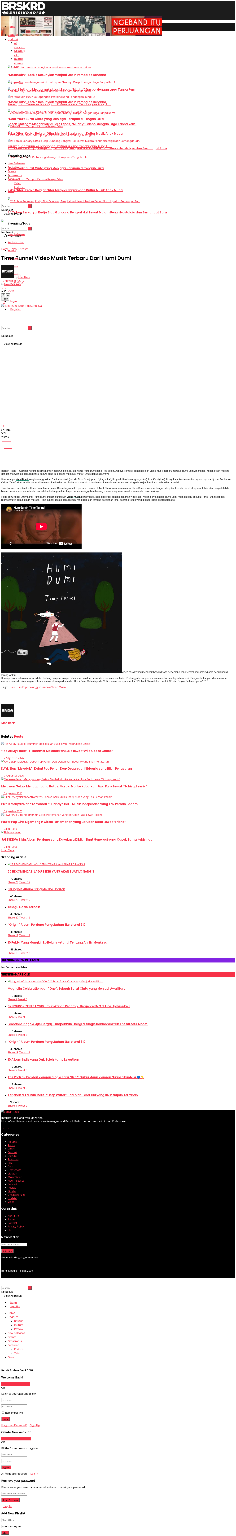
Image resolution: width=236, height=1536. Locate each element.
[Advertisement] (59, 696)
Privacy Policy (16, 1226)
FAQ (10, 1230)
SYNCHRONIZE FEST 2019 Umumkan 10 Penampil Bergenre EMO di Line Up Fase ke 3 (69, 1006)
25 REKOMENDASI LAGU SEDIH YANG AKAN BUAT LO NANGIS (51, 871)
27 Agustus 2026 (13, 758)
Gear (11, 290)
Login (13, 301)
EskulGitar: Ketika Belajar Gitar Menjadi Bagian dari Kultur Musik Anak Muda (65, 190)
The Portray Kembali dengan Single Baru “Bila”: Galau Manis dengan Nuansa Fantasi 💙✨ (76, 1077)
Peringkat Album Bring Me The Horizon (36, 889)
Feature (13, 179)
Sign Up (15, 1306)
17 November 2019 (12, 280)
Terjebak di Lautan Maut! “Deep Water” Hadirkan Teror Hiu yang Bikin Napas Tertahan (73, 1095)
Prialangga (33, 687)
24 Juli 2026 (10, 829)
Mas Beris (24, 277)
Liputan (18, 59)
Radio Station (16, 242)
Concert (19, 47)
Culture (18, 51)
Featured (13, 1159)
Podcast (19, 187)
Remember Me (14, 1412)
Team (11, 1219)
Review (18, 63)
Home (11, 27)
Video (17, 183)
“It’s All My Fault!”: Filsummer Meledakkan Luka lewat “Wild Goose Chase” (57, 751)
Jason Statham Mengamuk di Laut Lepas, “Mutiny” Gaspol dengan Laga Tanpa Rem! (72, 124)
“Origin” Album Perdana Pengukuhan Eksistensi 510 (47, 924)
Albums (12, 1141)
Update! (13, 39)
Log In (34, 1473)
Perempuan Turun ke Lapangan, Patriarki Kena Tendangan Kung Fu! (59, 104)
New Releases (16, 163)
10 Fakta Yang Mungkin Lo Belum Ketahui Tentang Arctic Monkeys (57, 942)
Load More (7, 850)
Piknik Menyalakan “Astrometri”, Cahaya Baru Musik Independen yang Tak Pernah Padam (69, 804)
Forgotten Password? (14, 1425)
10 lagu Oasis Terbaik (24, 907)
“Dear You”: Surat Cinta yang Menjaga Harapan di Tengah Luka (56, 168)
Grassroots (15, 175)
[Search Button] (30, 328)
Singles (12, 1191)
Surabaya (45, 687)
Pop (24, 687)
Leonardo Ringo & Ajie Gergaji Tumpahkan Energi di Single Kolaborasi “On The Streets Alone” (78, 1024)
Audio (11, 1145)
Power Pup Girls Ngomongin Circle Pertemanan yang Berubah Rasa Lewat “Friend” (63, 822)
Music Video (15, 1177)
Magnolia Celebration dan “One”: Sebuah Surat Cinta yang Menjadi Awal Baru (67, 988)
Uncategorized (16, 1194)
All (15, 43)
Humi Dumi (15, 687)
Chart (11, 1149)
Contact (12, 1223)
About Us (13, 1216)
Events (12, 171)
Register (15, 309)
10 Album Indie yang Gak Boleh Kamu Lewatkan (43, 1059)
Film (16, 55)
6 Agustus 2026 (12, 793)
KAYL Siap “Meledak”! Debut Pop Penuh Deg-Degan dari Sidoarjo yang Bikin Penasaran (66, 768)
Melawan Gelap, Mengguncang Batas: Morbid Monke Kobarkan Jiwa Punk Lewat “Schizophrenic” (74, 786)
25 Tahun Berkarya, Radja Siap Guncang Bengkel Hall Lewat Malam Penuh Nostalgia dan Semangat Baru (87, 212)
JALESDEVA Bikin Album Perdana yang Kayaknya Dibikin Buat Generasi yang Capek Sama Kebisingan (77, 839)
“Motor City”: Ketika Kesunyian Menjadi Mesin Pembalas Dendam (57, 75)
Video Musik (58, 687)
